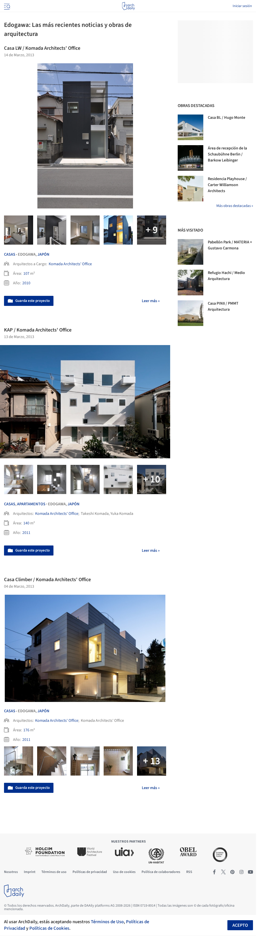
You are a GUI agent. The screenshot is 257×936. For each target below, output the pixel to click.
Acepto (240, 925)
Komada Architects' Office (70, 264)
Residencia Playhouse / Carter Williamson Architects (227, 185)
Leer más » (151, 301)
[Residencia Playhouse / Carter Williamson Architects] (190, 188)
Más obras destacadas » (234, 206)
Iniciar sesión (242, 6)
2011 (26, 532)
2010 (26, 283)
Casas (9, 254)
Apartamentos (31, 504)
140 (26, 523)
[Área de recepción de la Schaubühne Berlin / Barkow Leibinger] (190, 158)
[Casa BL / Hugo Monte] (190, 127)
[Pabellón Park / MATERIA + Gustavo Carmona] (190, 252)
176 (26, 730)
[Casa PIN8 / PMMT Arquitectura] (190, 313)
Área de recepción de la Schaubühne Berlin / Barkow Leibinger (227, 154)
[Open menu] (6, 6)
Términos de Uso (107, 921)
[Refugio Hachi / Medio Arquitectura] (190, 282)
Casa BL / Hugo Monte (226, 117)
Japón (43, 254)
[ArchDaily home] (128, 6)
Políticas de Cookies (49, 928)
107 (26, 273)
